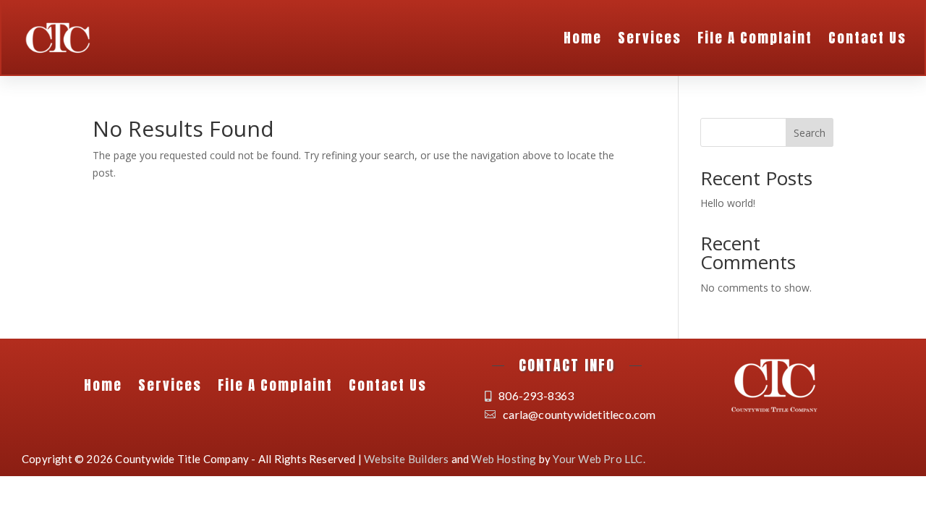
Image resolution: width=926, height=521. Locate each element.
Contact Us (867, 37)
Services (649, 37)
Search (809, 133)
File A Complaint (754, 37)
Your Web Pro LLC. (599, 458)
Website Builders (406, 458)
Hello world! (727, 203)
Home (583, 37)
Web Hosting (503, 458)
